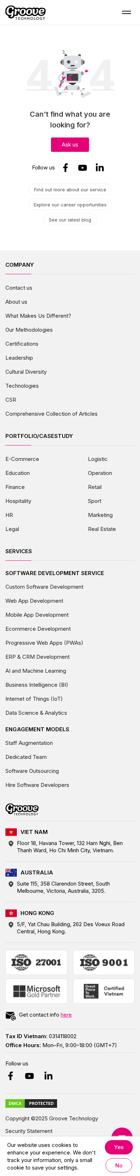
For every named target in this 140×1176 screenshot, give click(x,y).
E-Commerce (22, 459)
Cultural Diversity (26, 371)
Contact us (18, 287)
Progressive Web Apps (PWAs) (44, 642)
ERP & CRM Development (37, 656)
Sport (94, 501)
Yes (118, 1147)
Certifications (21, 343)
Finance (15, 487)
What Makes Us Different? (38, 315)
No (118, 1165)
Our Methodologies (29, 329)
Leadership (19, 357)
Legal (12, 529)
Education (17, 473)
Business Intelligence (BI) (36, 684)
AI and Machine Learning (35, 670)
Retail (95, 487)
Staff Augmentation (29, 742)
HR (9, 515)
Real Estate (102, 529)
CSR (10, 399)
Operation (100, 473)
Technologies (22, 385)
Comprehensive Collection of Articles (51, 413)
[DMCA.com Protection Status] (31, 1102)
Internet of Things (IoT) (34, 698)
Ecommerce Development (38, 628)
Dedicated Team (26, 756)
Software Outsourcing (32, 770)
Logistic (98, 459)
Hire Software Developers (37, 784)
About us (16, 301)
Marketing (100, 515)
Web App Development (34, 600)
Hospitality (18, 501)
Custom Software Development (44, 586)
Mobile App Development (37, 614)
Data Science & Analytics (36, 712)
